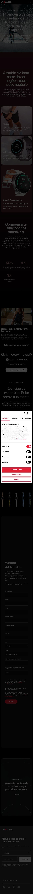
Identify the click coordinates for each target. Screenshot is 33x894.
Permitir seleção (16, 474)
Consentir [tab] (5, 418)
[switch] (28, 451)
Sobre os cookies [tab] (26, 418)
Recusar (16, 479)
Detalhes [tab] (14, 418)
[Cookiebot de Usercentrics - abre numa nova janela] (23, 413)
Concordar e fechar (16, 469)
